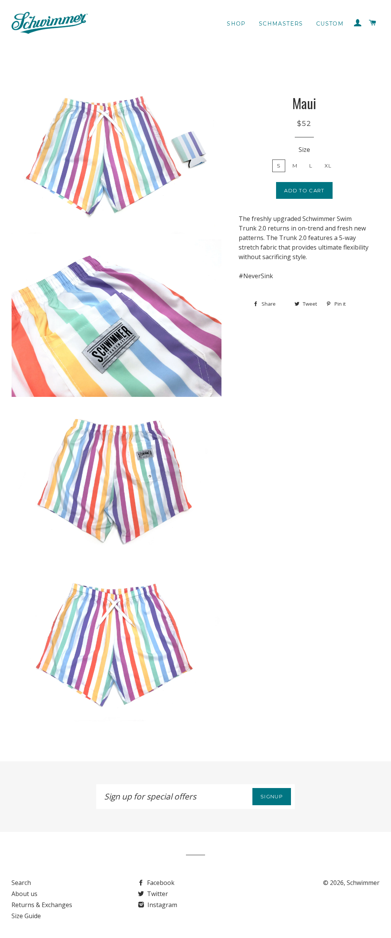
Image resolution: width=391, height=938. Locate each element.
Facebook (159, 882)
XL (328, 166)
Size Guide (26, 916)
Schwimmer (363, 882)
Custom (330, 23)
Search (21, 882)
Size (304, 149)
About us (24, 894)
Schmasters (281, 23)
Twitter (156, 894)
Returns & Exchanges (41, 905)
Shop (236, 23)
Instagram (161, 905)
